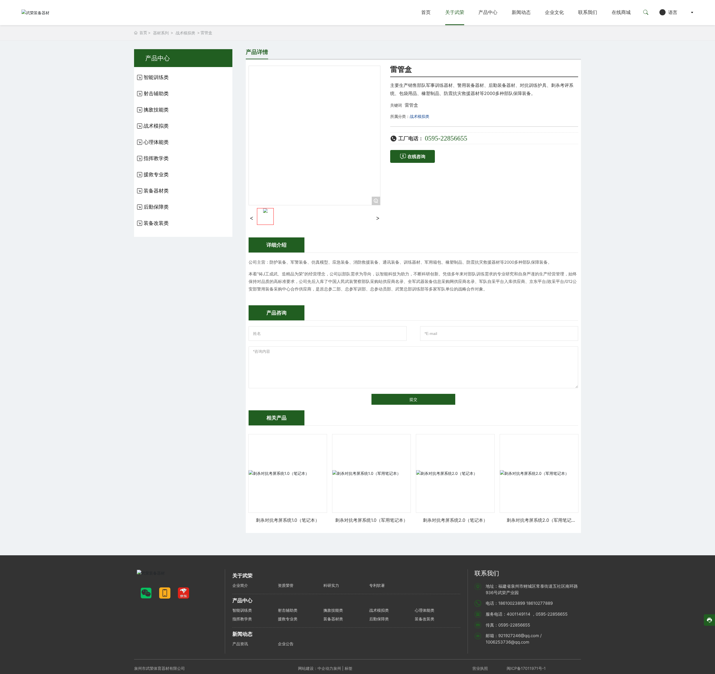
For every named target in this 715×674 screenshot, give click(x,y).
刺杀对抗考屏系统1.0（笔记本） (288, 520)
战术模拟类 (185, 32)
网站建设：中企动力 (315, 668)
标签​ (349, 668)
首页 (426, 12)
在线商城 (621, 12)
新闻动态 (521, 12)
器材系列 (161, 32)
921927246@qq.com (518, 635)
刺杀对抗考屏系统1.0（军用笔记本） (371, 520)
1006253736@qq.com (507, 642)
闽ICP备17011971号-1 (526, 668)
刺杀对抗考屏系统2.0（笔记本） (455, 520)
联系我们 (587, 12)
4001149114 (518, 614)
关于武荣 (454, 12)
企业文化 (554, 12)
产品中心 (487, 12)
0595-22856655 (446, 138)
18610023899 (511, 603)
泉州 (337, 668)
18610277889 (539, 603)
